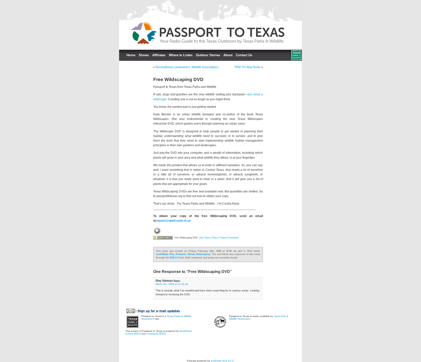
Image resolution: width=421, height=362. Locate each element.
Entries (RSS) (133, 333)
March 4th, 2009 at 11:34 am (172, 284)
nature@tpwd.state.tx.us (174, 220)
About (227, 55)
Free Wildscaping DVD (178, 79)
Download (234, 237)
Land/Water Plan (165, 254)
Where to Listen (180, 55)
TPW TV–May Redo (247, 67)
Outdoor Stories (208, 55)
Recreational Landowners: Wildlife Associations (187, 67)
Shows (144, 55)
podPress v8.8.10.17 (222, 360)
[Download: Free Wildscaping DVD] (163, 237)
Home (130, 55)
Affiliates (158, 55)
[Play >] (157, 231)
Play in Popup (220, 237)
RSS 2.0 (174, 257)
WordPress (186, 331)
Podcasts (181, 254)
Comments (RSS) (156, 333)
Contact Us (244, 55)
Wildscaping (203, 254)
